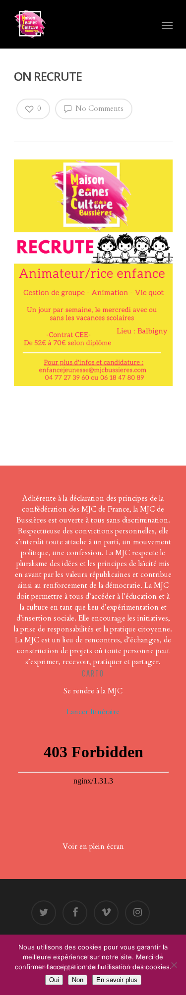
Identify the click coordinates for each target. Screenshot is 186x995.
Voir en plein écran (93, 846)
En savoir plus (116, 980)
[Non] (174, 965)
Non (77, 980)
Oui (54, 980)
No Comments (98, 108)
